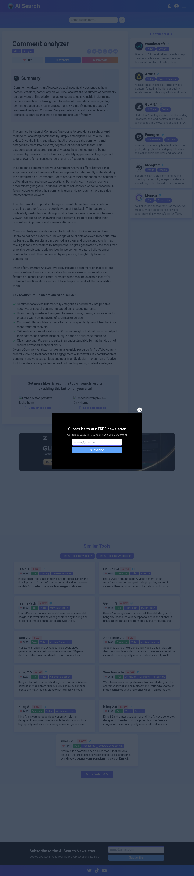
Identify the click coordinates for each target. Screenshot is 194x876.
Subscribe (97, 450)
